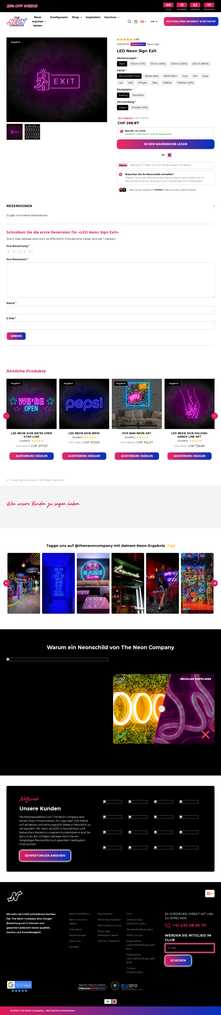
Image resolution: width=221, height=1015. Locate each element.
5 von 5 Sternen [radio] (30, 251)
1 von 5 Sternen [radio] (8, 251)
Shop (75, 17)
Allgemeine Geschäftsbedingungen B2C (141, 944)
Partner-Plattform (109, 941)
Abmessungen (127, 58)
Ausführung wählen (31, 456)
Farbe (122, 70)
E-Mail (11, 318)
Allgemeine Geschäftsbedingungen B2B (141, 958)
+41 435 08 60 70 (189, 925)
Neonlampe (105, 913)
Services (110, 17)
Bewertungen (77, 935)
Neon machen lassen (37, 21)
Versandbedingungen (140, 929)
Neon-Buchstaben (109, 919)
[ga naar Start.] (7, 480)
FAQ (129, 913)
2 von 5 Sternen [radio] (14, 251)
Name (11, 303)
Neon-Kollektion (79, 913)
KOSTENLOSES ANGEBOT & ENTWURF (191, 21)
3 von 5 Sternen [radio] (19, 251)
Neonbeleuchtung (109, 925)
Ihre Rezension (17, 259)
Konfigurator (59, 17)
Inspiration (93, 17)
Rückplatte (125, 89)
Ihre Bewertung (17, 246)
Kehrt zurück (135, 935)
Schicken (178, 960)
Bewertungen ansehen (45, 855)
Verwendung (126, 101)
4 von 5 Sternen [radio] (24, 251)
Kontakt (74, 946)
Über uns (75, 941)
